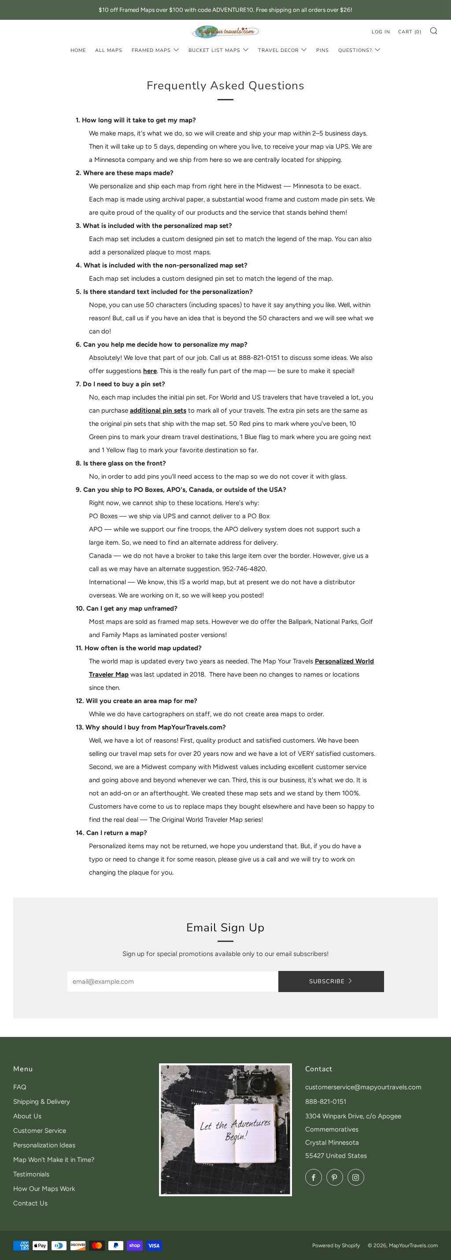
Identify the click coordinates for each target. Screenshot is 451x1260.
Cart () (409, 32)
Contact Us (30, 1203)
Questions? (355, 50)
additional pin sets (158, 410)
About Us (27, 1116)
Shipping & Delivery (41, 1102)
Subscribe (327, 981)
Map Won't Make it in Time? (54, 1160)
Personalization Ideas (44, 1145)
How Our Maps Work (44, 1189)
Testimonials (31, 1174)
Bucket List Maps (214, 50)
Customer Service (39, 1131)
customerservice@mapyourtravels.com (363, 1087)
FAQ (19, 1087)
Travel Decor (278, 50)
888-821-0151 (325, 1102)
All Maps (108, 50)
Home (78, 50)
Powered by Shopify (336, 1245)
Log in (381, 32)
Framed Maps (151, 50)
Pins (322, 50)
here (150, 371)
